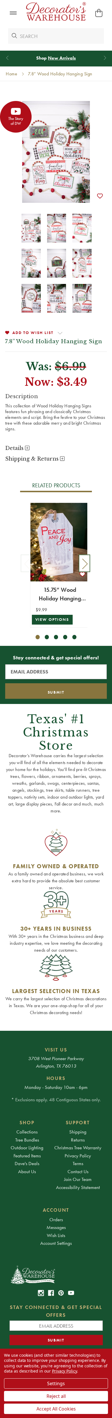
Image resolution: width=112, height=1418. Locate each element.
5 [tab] (74, 637)
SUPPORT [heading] (78, 1122)
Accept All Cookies (56, 1409)
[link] (41, 1293)
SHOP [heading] (27, 1122)
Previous (26, 563)
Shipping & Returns (32, 459)
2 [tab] (47, 637)
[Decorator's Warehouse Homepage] (56, 1274)
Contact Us (77, 1171)
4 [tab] (65, 637)
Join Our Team (78, 1179)
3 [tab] (56, 637)
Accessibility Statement (78, 1187)
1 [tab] (38, 637)
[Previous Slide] (7, 58)
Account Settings (56, 1243)
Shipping (77, 1132)
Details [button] (15, 448)
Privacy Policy (78, 1155)
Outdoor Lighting (27, 1147)
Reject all (56, 1396)
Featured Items (27, 1155)
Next (84, 563)
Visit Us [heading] (56, 1050)
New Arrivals (62, 58)
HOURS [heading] (56, 1078)
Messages (56, 1227)
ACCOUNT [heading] (56, 1210)
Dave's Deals (27, 1163)
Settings (56, 1383)
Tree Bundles (27, 1140)
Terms (78, 1163)
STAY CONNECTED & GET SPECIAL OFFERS (56, 1311)
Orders (56, 1219)
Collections (27, 1132)
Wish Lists (56, 1235)
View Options (52, 619)
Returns (78, 1140)
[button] (13, 13)
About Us (27, 1171)
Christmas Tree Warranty (77, 1147)
